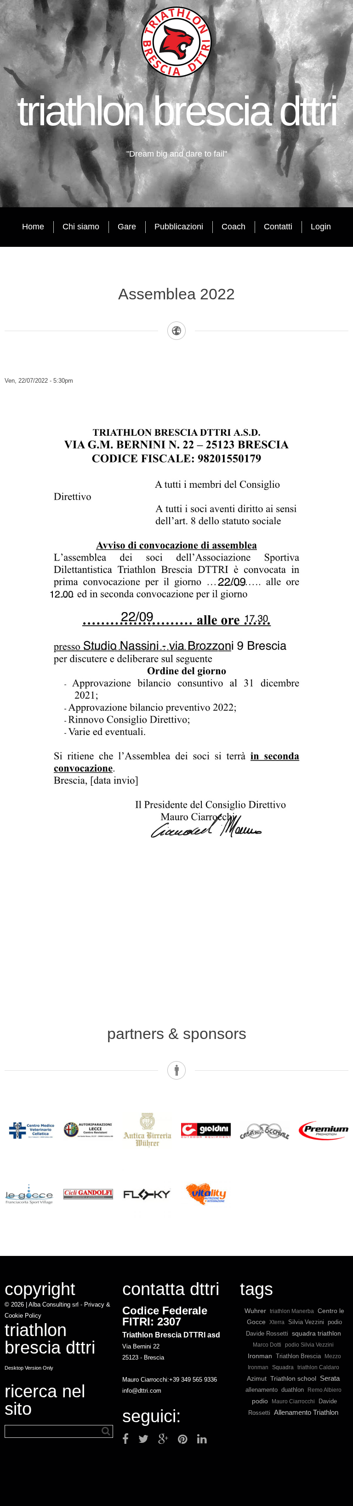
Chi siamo (81, 226)
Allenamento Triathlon (306, 1412)
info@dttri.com (141, 1390)
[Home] (176, 41)
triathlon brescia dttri (176, 111)
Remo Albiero (324, 1390)
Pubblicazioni (178, 226)
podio (260, 1401)
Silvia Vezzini (306, 1322)
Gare (127, 226)
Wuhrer (255, 1310)
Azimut (257, 1378)
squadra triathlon (316, 1333)
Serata (330, 1378)
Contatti (278, 226)
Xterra (277, 1322)
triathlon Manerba (292, 1311)
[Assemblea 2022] (176, 391)
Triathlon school (293, 1378)
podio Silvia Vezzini (309, 1345)
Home (33, 226)
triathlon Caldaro (318, 1367)
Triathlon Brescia (298, 1356)
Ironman (260, 1356)
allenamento (261, 1389)
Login (321, 226)
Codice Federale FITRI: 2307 (164, 1316)
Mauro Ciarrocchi (293, 1401)
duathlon (292, 1389)
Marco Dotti (267, 1345)
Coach (233, 226)
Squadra (283, 1367)
